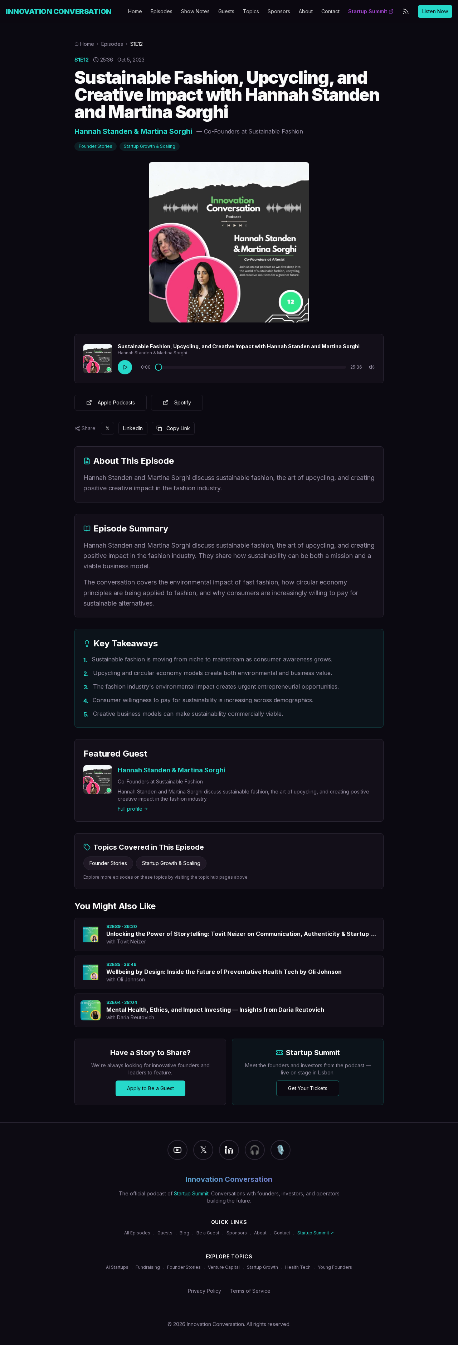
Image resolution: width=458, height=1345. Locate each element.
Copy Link (178, 428)
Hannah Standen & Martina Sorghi (133, 131)
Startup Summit (367, 11)
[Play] (125, 367)
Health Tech (298, 1267)
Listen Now (435, 11)
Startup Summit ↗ (315, 1232)
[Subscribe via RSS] (405, 11)
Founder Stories (95, 146)
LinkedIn (133, 428)
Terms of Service (250, 1291)
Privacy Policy (204, 1291)
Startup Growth (262, 1267)
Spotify (182, 402)
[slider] (158, 367)
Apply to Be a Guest (150, 1088)
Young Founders (335, 1267)
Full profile (130, 809)
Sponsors (279, 11)
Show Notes (195, 11)
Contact (330, 11)
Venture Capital (224, 1267)
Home (135, 11)
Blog (184, 1232)
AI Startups (117, 1267)
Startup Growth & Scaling (149, 146)
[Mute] (372, 367)
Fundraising (148, 1267)
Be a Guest (207, 1232)
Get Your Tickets (307, 1088)
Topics (251, 11)
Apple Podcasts (116, 402)
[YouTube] (177, 1150)
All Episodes (137, 1232)
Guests (226, 11)
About (306, 11)
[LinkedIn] (229, 1150)
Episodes (161, 11)
